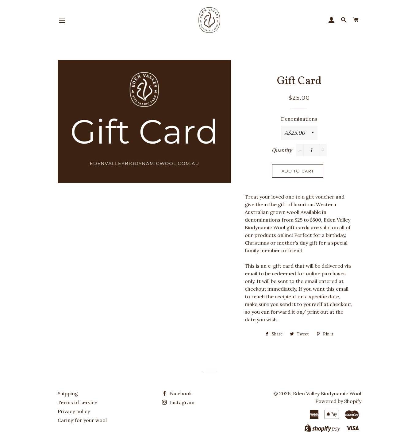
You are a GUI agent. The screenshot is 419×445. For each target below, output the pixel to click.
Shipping (68, 393)
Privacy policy (74, 411)
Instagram (181, 402)
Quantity (282, 150)
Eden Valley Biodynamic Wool (327, 393)
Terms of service (77, 402)
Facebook (180, 393)
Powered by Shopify (338, 401)
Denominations (299, 119)
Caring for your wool (82, 420)
